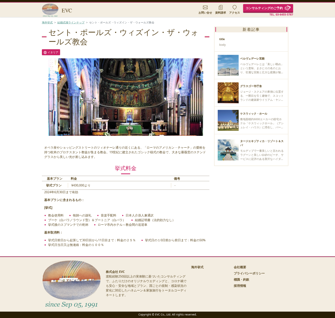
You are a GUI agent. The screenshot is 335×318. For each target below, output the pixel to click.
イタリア (52, 52)
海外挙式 (47, 22)
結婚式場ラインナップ (71, 22)
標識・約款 (241, 279)
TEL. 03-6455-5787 (281, 14)
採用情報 (240, 286)
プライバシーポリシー (249, 273)
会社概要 (240, 267)
